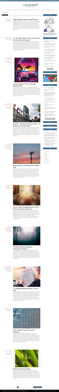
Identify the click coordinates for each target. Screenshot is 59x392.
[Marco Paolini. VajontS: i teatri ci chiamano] (26, 318)
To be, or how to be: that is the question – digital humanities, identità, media (50, 144)
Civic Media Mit (46, 151)
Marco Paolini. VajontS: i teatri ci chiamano (24, 331)
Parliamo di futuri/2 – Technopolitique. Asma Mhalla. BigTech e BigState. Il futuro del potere (50, 134)
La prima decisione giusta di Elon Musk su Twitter (50, 102)
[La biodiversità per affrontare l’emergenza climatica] (26, 235)
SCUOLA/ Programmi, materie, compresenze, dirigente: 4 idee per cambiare (50, 138)
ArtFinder (45, 159)
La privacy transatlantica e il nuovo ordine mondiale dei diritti (50, 99)
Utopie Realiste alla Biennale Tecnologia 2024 (26, 166)
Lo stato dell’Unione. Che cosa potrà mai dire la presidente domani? (26, 39)
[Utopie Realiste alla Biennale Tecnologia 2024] (26, 153)
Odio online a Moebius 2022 (48, 97)
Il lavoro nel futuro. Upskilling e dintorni (49, 90)
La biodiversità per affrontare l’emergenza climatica (22, 248)
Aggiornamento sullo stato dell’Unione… (26, 19)
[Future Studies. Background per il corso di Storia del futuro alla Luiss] (26, 195)
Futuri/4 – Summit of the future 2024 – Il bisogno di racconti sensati (26, 125)
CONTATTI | (51, 0)
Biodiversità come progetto (22, 369)
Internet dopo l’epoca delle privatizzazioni (48, 105)
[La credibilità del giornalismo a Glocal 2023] (26, 276)
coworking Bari (46, 143)
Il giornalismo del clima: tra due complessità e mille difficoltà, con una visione (50, 108)
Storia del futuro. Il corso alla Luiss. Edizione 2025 (24, 85)
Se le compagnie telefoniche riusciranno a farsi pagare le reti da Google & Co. (50, 115)
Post (11, 37)
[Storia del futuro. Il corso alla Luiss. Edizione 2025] (26, 69)
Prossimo (37, 387)
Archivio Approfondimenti (50, 118)
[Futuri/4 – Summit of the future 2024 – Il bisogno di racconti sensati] (26, 112)
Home (2, 12)
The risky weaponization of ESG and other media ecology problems (50, 112)
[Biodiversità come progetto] (26, 358)
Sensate (45, 156)
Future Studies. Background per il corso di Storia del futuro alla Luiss (26, 208)
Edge (45, 152)
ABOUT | (48, 0)
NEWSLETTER (55, 0)
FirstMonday (46, 154)
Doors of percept (47, 161)
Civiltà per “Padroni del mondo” (49, 87)
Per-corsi (7, 186)
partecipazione (6, 37)
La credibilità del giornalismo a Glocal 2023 (25, 289)
